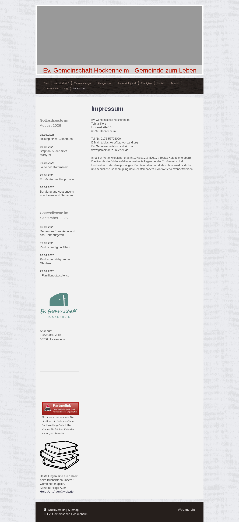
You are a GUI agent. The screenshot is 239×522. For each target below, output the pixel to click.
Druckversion (56, 510)
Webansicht (186, 509)
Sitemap (73, 510)
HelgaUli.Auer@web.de (57, 491)
